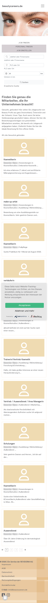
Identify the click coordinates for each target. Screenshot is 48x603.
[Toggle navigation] (42, 5)
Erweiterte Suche (11, 86)
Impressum (6, 564)
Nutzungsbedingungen (11, 580)
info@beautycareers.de (17, 590)
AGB (4, 568)
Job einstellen (24, 50)
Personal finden (24, 46)
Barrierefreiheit (8, 576)
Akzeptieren (25, 305)
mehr (31, 311)
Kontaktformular (8, 585)
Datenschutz (7, 572)
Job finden (24, 42)
